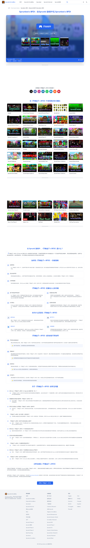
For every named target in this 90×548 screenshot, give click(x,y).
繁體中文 (70, 498)
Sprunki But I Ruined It (52, 533)
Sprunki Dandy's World (52, 517)
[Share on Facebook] (35, 91)
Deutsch (70, 501)
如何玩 (27, 514)
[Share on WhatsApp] (47, 91)
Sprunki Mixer (50, 538)
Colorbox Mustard (51, 506)
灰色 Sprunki (50, 509)
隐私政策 (49, 498)
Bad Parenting (29, 533)
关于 (27, 519)
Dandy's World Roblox (52, 530)
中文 (78, 496)
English (69, 496)
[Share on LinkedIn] (43, 91)
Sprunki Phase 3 (30, 530)
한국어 (69, 504)
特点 (27, 511)
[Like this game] (78, 60)
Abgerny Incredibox (52, 511)
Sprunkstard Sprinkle (34, 475)
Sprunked (38, 2)
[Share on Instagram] (39, 91)
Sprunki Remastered (52, 514)
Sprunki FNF (50, 522)
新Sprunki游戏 (29, 509)
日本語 (78, 498)
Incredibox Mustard (52, 519)
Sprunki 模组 (29, 525)
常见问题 (28, 517)
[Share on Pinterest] (58, 91)
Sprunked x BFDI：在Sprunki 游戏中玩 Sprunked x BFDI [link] (32, 8)
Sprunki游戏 (58, 2)
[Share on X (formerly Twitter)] (31, 91)
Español (79, 504)
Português (70, 506)
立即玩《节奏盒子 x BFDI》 (45, 483)
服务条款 (49, 501)
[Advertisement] (45, 75)
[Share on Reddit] (54, 91)
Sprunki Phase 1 (50, 525)
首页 (21, 2)
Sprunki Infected (48, 2)
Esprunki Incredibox (30, 501)
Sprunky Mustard (51, 535)
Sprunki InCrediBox (29, 2)
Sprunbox (28, 535)
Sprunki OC (49, 527)
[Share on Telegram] (51, 91)
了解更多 (49, 504)
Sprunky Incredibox (30, 538)
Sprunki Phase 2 (30, 527)
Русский (70, 509)
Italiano (79, 506)
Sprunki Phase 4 (30, 522)
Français (79, 501)
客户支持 (49, 496)
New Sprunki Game (15, 8)
